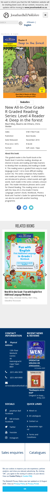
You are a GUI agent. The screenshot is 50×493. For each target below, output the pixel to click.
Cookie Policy (15, 476)
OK (25, 489)
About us (32, 410)
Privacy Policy (20, 484)
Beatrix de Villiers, (25, 123)
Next (45, 275)
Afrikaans (30, 22)
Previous (4, 275)
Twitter (13, 427)
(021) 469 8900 (16, 377)
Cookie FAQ (27, 476)
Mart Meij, (10, 123)
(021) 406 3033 (16, 372)
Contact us (33, 421)
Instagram (14, 438)
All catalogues (34, 416)
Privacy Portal (33, 484)
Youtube (13, 432)
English (27, 25)
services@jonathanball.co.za (17, 385)
